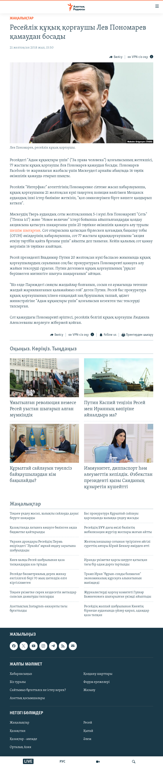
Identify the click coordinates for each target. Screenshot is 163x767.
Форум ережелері (96, 682)
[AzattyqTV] (97, 761)
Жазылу (89, 690)
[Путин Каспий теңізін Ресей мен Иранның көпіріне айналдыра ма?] (118, 377)
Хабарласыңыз (21, 674)
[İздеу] (133, 761)
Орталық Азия (20, 747)
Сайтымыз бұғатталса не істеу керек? (38, 690)
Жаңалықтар (19, 723)
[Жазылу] (73, 646)
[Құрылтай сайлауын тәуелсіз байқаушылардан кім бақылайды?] (44, 443)
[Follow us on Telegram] (53, 646)
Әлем (87, 739)
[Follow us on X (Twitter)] (24, 646)
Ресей (87, 723)
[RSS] (63, 646)
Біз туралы (18, 682)
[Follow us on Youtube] (34, 646)
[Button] (115, 57)
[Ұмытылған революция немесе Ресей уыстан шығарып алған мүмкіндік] (44, 377)
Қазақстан (17, 731)
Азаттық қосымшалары (27, 698)
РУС (62, 761)
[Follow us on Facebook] (14, 646)
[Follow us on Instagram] (43, 646)
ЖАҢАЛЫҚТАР (22, 18)
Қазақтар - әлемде (23, 739)
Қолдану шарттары (97, 674)
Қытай (88, 731)
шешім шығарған (25, 231)
